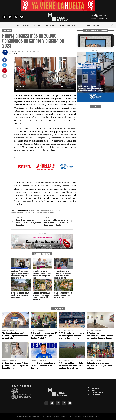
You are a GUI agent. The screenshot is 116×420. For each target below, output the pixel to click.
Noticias (26, 25)
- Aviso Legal (92, 390)
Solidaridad (49, 212)
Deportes (36, 25)
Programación (72, 25)
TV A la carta (85, 25)
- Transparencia (93, 388)
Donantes (56, 210)
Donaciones (46, 210)
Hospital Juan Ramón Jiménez (24, 212)
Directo (61, 25)
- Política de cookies (94, 394)
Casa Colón (34, 210)
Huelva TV (16, 53)
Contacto (96, 25)
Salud (40, 212)
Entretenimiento (49, 25)
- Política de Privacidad (96, 392)
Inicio (18, 25)
